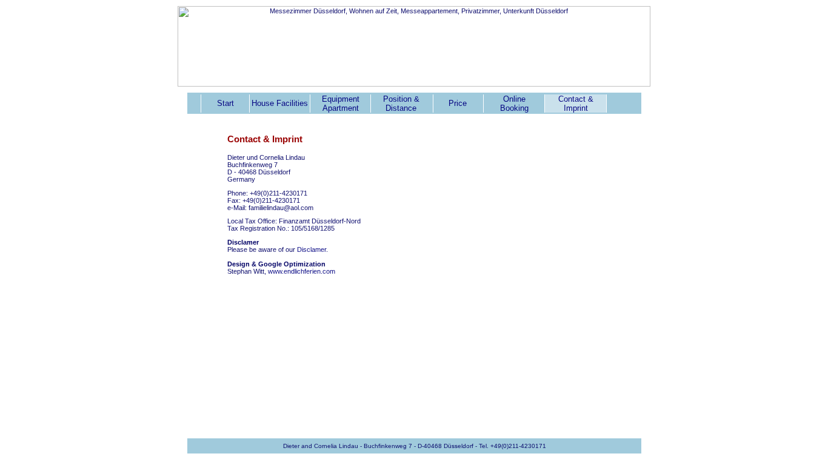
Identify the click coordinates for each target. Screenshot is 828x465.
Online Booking (514, 103)
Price (458, 103)
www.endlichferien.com (301, 271)
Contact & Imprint (575, 103)
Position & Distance (401, 103)
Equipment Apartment (340, 103)
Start (225, 103)
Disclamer (311, 249)
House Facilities (280, 103)
